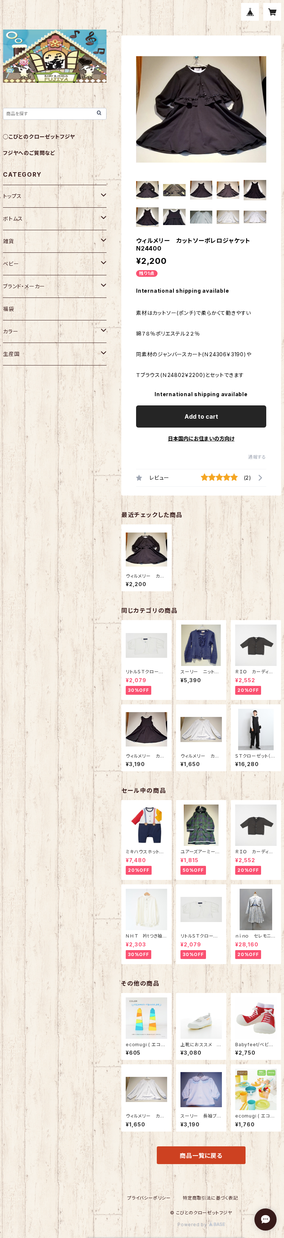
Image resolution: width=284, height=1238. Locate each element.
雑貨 (8, 241)
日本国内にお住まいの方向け (201, 438)
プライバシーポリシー (149, 1198)
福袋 (8, 309)
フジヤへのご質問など (29, 153)
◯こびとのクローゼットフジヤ (39, 136)
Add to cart (201, 416)
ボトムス (13, 218)
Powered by (193, 1224)
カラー (10, 331)
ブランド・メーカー (24, 286)
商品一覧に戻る (201, 1155)
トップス (12, 196)
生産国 (11, 354)
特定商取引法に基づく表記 (210, 1198)
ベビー (11, 264)
